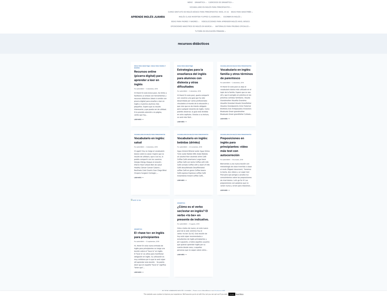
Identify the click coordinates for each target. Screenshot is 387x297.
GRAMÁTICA (138, 229)
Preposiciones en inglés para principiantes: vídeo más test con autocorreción (234, 146)
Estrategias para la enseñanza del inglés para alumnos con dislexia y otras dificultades (191, 78)
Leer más (139, 119)
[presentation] (150, 212)
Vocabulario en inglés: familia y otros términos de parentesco (236, 74)
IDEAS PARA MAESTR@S (142, 66)
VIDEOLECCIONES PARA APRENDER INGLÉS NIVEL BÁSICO (225, 21)
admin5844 (140, 89)
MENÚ (190, 2)
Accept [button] (232, 294)
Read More (239, 294)
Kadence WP (220, 291)
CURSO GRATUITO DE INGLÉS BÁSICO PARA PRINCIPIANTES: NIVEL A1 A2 (198, 12)
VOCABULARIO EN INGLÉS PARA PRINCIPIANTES (235, 66)
